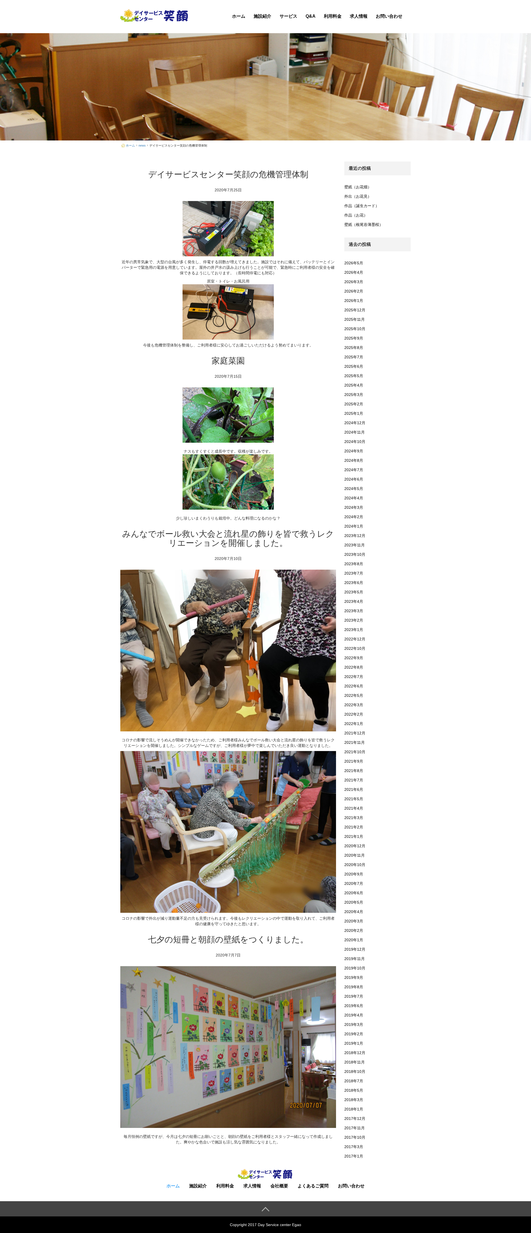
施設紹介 (262, 16)
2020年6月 (353, 893)
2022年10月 (354, 648)
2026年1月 (353, 300)
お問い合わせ (389, 16)
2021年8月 (353, 770)
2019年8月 (353, 987)
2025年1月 (353, 413)
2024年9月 (353, 451)
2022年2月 (353, 714)
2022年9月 (353, 658)
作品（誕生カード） (361, 206)
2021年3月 (353, 817)
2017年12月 (354, 1118)
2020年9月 (353, 874)
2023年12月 (354, 535)
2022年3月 (353, 705)
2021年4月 (353, 808)
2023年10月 (354, 554)
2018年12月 (354, 1052)
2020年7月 (353, 883)
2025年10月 (354, 329)
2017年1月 (353, 1156)
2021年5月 (353, 799)
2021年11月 (354, 742)
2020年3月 (353, 921)
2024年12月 (354, 423)
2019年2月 (353, 1034)
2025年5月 (353, 376)
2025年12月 (354, 310)
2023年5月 (353, 592)
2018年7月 (353, 1081)
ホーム (238, 16)
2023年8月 (353, 564)
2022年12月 (354, 639)
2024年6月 (353, 479)
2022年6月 (353, 686)
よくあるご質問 (313, 1186)
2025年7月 (353, 357)
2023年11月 (354, 545)
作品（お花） (356, 215)
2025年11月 (354, 319)
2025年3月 (353, 394)
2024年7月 (353, 470)
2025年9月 (353, 338)
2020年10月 (354, 864)
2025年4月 (353, 385)
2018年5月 (353, 1090)
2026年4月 (353, 272)
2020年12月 (354, 846)
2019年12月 (354, 949)
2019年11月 (354, 958)
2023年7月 (353, 573)
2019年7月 (353, 996)
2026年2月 (353, 291)
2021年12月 (354, 733)
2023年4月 (353, 601)
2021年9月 (353, 761)
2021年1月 (353, 836)
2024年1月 (353, 526)
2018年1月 (353, 1109)
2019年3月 (353, 1024)
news (142, 145)
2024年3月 (353, 507)
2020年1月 (353, 940)
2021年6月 (353, 789)
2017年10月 (354, 1137)
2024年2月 (353, 517)
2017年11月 (354, 1128)
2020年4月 (353, 911)
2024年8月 (353, 460)
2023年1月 (353, 629)
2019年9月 (353, 977)
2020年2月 (353, 930)
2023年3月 (353, 611)
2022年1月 (353, 723)
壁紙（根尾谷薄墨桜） (363, 224)
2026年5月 (353, 263)
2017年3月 (353, 1147)
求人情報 (359, 16)
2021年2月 (353, 827)
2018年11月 (354, 1062)
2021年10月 (354, 752)
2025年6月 (353, 366)
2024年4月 (353, 498)
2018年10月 (354, 1071)
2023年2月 (353, 620)
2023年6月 (353, 582)
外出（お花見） (357, 196)
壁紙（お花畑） (357, 187)
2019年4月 (353, 1015)
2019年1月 (353, 1043)
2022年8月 (353, 667)
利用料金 (333, 16)
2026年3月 (353, 282)
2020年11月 (354, 855)
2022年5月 (353, 695)
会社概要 (279, 1186)
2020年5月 (353, 902)
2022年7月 (353, 676)
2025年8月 (353, 347)
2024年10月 (354, 441)
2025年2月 (353, 404)
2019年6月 (353, 1005)
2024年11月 (354, 432)
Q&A (311, 16)
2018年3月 (353, 1100)
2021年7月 (353, 780)
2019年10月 (354, 968)
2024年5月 (353, 488)
